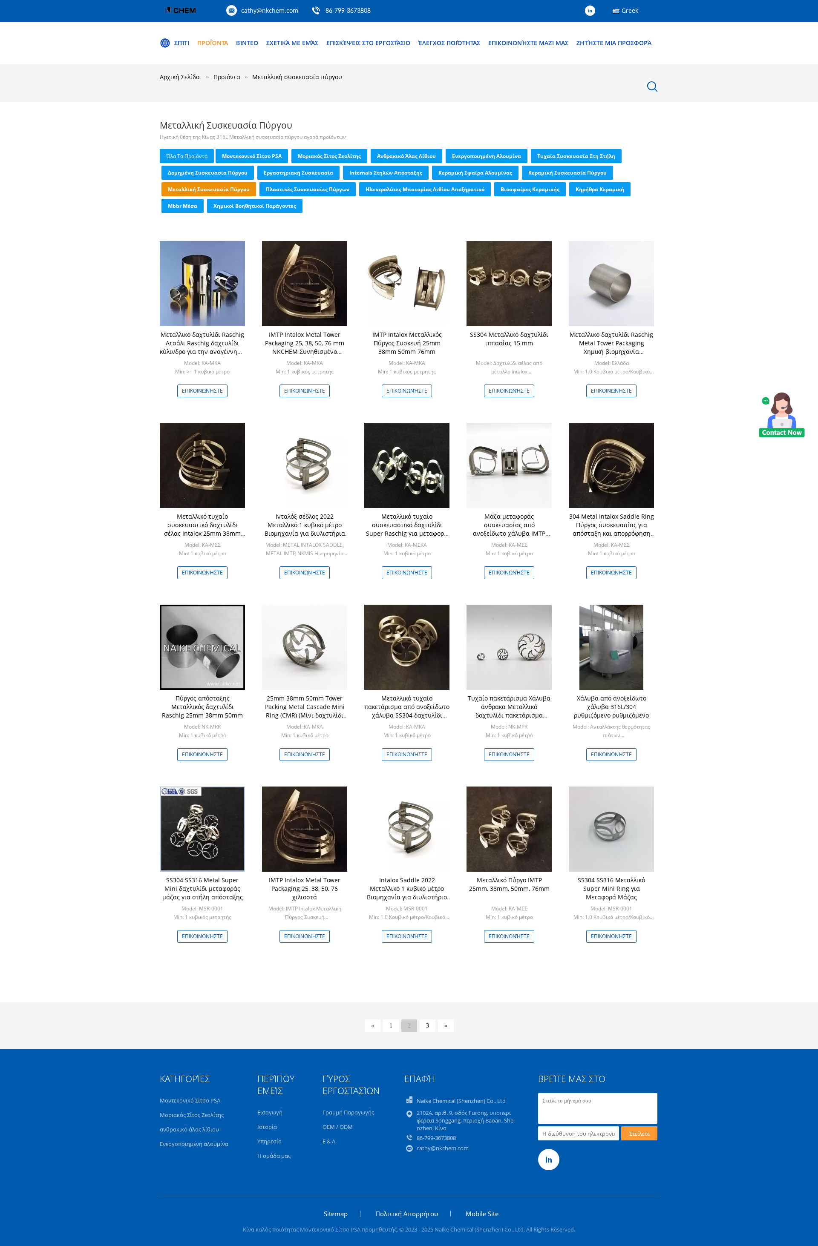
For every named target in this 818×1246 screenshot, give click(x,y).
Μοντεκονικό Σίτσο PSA (252, 156)
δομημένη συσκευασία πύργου (208, 172)
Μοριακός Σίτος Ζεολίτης (329, 156)
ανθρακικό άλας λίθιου (406, 156)
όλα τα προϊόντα (186, 156)
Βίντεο (247, 43)
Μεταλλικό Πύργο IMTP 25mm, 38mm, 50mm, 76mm (509, 884)
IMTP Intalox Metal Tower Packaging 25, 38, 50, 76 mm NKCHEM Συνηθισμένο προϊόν (304, 347)
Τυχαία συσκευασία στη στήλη (576, 156)
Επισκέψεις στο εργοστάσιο (368, 43)
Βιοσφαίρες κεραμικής (530, 189)
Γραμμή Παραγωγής (348, 1112)
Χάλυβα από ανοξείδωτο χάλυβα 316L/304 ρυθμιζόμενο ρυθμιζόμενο (611, 706)
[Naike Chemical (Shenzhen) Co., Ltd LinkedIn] (592, 11)
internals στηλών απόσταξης (385, 172)
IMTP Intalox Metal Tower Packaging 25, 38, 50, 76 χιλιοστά (304, 888)
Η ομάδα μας (274, 1156)
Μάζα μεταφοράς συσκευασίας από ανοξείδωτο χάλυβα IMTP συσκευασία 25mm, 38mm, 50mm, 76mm (509, 533)
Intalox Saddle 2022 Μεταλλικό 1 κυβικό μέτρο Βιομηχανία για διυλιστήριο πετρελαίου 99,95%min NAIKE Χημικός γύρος (407, 897)
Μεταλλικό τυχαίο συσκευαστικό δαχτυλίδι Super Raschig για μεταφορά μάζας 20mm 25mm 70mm (407, 529)
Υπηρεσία (269, 1141)
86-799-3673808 (348, 11)
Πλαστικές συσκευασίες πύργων (307, 189)
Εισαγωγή (269, 1112)
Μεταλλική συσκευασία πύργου (209, 189)
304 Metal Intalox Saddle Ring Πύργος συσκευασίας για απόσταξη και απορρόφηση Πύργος (611, 529)
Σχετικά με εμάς (292, 43)
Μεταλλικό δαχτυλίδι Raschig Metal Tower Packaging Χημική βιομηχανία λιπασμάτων (611, 347)
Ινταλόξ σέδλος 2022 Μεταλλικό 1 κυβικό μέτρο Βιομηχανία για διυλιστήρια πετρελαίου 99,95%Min (305, 529)
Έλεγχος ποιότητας (449, 43)
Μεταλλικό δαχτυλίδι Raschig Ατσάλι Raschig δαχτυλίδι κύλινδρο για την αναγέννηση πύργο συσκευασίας (202, 347)
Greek (630, 10)
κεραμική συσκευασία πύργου (567, 172)
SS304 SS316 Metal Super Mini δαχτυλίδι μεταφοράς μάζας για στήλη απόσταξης (202, 888)
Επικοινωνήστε (202, 390)
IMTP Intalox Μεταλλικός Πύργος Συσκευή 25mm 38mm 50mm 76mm (407, 343)
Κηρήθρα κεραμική (600, 189)
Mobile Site (482, 1214)
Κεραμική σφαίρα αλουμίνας (475, 172)
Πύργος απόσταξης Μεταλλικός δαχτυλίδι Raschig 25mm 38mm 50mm (202, 706)
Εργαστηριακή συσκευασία (298, 172)
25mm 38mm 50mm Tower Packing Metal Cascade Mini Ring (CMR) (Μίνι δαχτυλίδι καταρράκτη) (305, 711)
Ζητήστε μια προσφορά (613, 43)
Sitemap (336, 1214)
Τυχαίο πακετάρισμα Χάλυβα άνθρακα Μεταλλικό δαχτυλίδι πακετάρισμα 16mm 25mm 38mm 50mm (509, 711)
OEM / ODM (338, 1127)
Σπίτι (181, 43)
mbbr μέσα (182, 206)
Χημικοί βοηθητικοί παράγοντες (254, 206)
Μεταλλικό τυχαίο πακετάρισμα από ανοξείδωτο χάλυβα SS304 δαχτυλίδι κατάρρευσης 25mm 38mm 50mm (406, 715)
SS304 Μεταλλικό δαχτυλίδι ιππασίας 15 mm (509, 338)
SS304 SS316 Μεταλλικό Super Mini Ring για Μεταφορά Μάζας (611, 888)
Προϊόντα (212, 43)
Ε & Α (329, 1141)
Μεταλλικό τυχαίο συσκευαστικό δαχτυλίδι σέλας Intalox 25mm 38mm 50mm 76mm (202, 529)
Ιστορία (267, 1127)
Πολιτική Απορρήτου (406, 1214)
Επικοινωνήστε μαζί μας (528, 43)
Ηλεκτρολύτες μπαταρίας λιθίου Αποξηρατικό (425, 189)
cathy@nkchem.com (269, 10)
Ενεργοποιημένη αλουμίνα (486, 156)
